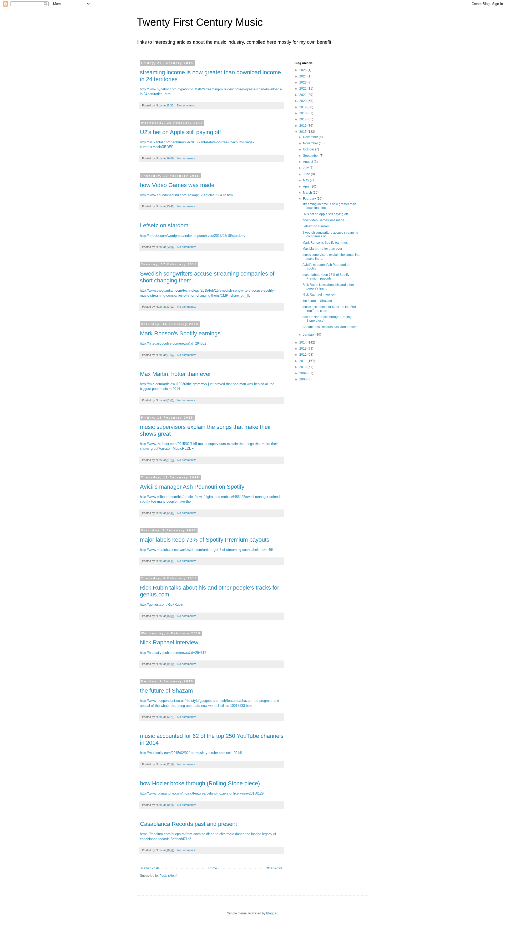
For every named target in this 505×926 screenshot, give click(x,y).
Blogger (271, 913)
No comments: (186, 105)
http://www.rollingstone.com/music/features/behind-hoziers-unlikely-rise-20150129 (202, 793)
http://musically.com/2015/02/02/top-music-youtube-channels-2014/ (191, 753)
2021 (303, 95)
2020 (303, 101)
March (308, 192)
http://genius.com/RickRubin (161, 604)
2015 (303, 132)
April (306, 186)
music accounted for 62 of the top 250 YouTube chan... (329, 308)
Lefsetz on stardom (164, 225)
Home (212, 868)
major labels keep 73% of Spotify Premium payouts (204, 539)
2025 (303, 70)
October (309, 149)
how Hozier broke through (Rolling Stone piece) (200, 783)
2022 (303, 88)
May (306, 180)
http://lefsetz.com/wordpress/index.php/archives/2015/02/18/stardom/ (192, 236)
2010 (303, 367)
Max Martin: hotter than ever (175, 374)
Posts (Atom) (168, 876)
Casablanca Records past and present (188, 824)
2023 (303, 82)
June (307, 174)
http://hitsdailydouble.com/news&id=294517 (173, 653)
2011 (303, 361)
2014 (303, 342)
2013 (303, 348)
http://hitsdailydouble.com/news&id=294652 (173, 343)
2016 (303, 126)
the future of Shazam (166, 690)
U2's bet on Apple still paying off (180, 132)
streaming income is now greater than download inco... (329, 206)
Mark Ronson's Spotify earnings (180, 333)
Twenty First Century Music (200, 22)
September (311, 156)
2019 (303, 107)
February (310, 198)
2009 (303, 373)
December (311, 137)
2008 (303, 379)
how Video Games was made (177, 185)
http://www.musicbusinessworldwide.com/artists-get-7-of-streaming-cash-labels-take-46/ (206, 550)
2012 (303, 354)
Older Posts (274, 868)
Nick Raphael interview (169, 642)
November (311, 143)
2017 (303, 119)
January (309, 334)
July (306, 168)
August (308, 162)
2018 (303, 113)
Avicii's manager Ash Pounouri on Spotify (192, 486)
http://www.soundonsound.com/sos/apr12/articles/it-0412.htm (186, 195)
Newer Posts (150, 868)
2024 (303, 76)
